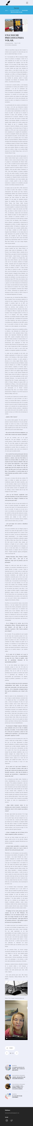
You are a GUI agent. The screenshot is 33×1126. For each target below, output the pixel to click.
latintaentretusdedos (10, 43)
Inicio (6, 10)
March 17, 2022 (17, 43)
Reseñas (14, 1065)
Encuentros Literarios (14, 10)
